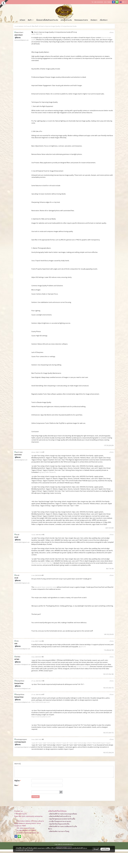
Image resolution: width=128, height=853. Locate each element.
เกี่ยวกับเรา (103, 20)
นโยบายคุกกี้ (30, 850)
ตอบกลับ (36, 797)
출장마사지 (82, 647)
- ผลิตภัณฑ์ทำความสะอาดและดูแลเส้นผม (62, 814)
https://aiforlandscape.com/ (40, 702)
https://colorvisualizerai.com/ (41, 717)
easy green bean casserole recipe (45, 587)
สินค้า (30, 20)
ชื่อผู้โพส (17, 781)
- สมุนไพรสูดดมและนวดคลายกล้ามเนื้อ (61, 819)
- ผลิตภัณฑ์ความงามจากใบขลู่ (58, 831)
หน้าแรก (22, 20)
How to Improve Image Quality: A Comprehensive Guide (58, 26)
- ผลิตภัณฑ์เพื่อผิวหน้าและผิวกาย (59, 816)
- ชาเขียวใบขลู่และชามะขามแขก (59, 821)
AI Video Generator (83, 666)
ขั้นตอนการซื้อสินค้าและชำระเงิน (47, 20)
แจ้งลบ (111, 32)
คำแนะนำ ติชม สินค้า (32, 26)
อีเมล (16, 785)
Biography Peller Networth (47, 472)
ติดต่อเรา (94, 20)
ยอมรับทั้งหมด (105, 849)
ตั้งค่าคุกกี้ (96, 849)
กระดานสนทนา (19, 26)
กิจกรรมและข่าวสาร (81, 20)
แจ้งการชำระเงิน (66, 20)
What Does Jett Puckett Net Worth (42, 563)
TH (123, 2)
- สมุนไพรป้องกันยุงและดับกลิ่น (58, 824)
